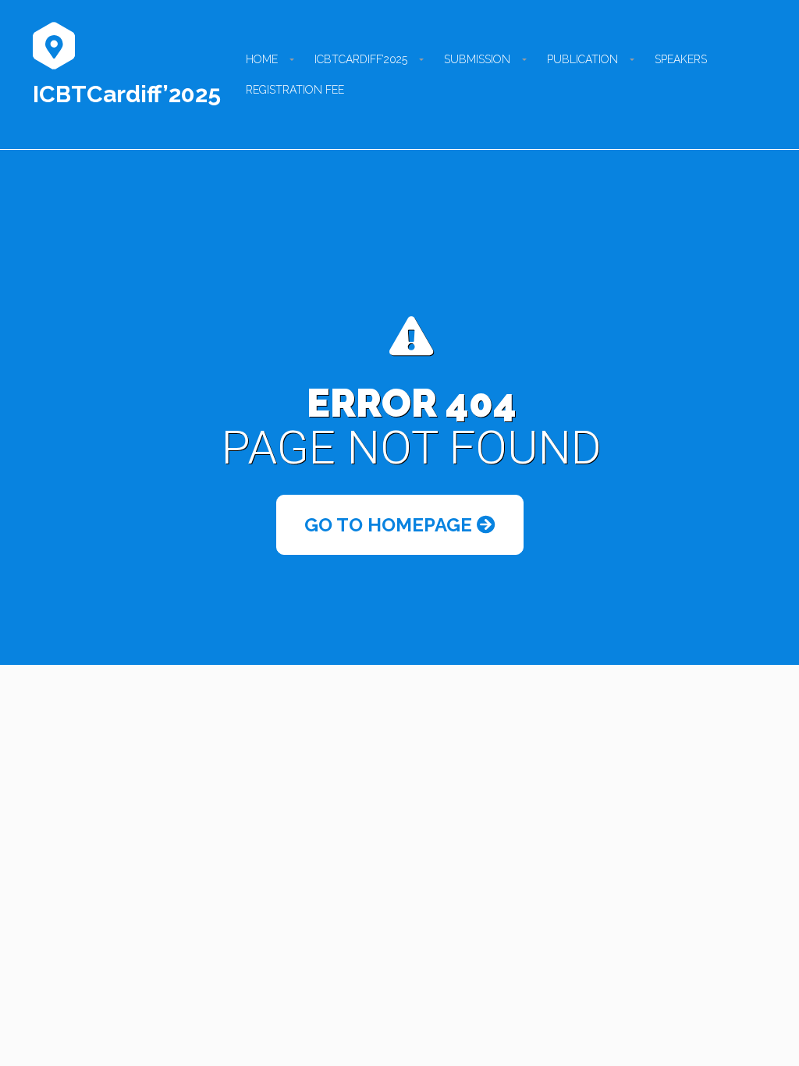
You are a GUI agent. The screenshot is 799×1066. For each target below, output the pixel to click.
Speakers (681, 59)
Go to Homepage (390, 524)
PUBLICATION (582, 59)
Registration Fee (295, 90)
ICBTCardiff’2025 (127, 94)
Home (262, 59)
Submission (477, 59)
